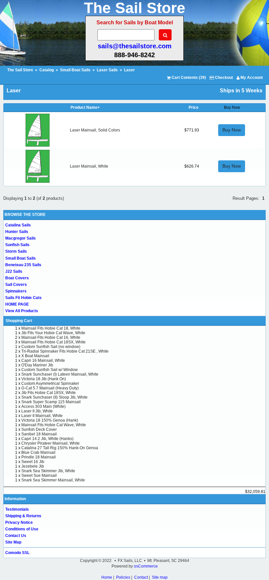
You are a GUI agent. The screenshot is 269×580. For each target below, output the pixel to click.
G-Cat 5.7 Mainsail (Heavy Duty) (50, 388)
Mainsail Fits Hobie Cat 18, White (50, 328)
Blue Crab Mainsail (38, 452)
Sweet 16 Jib (32, 461)
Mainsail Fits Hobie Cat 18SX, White (53, 342)
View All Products (21, 311)
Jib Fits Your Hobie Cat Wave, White (53, 333)
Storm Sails (16, 251)
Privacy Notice (19, 522)
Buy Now (231, 129)
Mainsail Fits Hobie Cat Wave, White (53, 425)
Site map (160, 577)
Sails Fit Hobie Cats (23, 297)
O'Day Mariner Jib (37, 365)
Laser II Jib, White (37, 411)
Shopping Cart (19, 320)
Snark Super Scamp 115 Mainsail (51, 402)
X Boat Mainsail (35, 356)
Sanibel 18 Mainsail (39, 434)
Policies (123, 577)
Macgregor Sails (20, 238)
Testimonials (17, 509)
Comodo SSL (17, 552)
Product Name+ (85, 107)
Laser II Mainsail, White (42, 415)
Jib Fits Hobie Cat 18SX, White (48, 392)
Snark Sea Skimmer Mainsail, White (53, 480)
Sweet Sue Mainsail (39, 475)
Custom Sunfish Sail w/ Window (49, 369)
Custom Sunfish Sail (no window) (50, 346)
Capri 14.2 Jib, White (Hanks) (47, 438)
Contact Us (15, 535)
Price (193, 107)
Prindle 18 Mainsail (38, 457)
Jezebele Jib (32, 466)
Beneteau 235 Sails (23, 265)
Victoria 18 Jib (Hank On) (43, 379)
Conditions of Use (21, 529)
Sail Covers (16, 284)
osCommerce (146, 566)
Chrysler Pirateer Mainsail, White (50, 443)
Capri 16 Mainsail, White (43, 360)
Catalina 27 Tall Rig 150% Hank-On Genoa (59, 448)
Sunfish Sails (17, 245)
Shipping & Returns (23, 516)
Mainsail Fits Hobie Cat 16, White (50, 337)
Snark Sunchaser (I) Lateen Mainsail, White (59, 374)
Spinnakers (16, 291)
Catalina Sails (18, 225)
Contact (141, 577)
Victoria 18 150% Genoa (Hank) (49, 420)
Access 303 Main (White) (43, 406)
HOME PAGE (17, 304)
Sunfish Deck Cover (39, 429)
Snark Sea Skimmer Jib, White (48, 471)
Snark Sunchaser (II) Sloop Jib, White (54, 397)
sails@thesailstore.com (135, 46)
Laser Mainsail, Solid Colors (95, 130)
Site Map (13, 542)
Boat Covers (17, 278)
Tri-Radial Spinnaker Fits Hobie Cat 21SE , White (65, 351)
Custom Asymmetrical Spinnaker (50, 383)
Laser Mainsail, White (89, 166)
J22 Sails (13, 271)
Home (106, 577)
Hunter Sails (16, 231)
